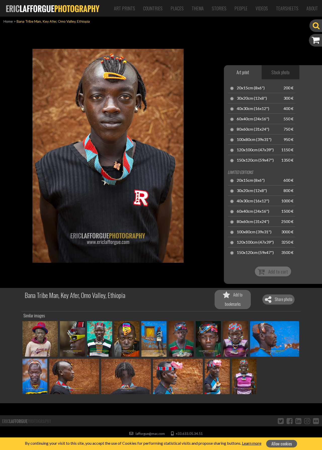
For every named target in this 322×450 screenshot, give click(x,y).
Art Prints (124, 8)
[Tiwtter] (281, 421)
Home (8, 21)
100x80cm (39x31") (254, 140)
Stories (219, 8)
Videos (262, 8)
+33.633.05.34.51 (189, 434)
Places (177, 8)
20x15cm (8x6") (251, 88)
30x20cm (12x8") (252, 98)
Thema (198, 8)
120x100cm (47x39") (255, 150)
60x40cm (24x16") (253, 119)
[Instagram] (307, 421)
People (241, 8)
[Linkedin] (298, 421)
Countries (153, 8)
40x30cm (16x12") (253, 109)
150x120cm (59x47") (255, 160)
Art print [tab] (242, 72)
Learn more (251, 443)
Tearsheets (287, 8)
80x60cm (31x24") (253, 129)
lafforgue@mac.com (150, 434)
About (312, 8)
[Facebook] (290, 421)
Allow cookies (281, 444)
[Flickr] (316, 421)
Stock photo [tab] (280, 72)
